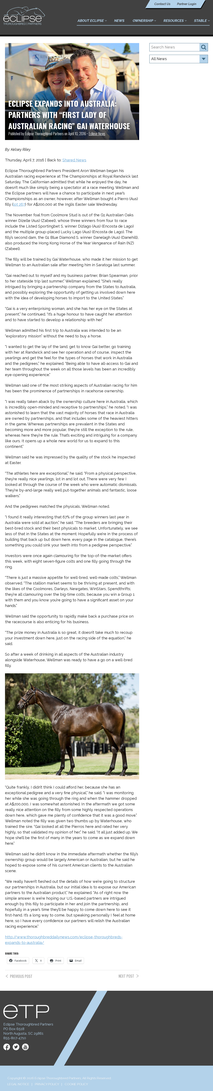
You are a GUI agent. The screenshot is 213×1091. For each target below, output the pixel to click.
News (119, 21)
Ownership (143, 21)
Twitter (16, 1047)
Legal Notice (18, 1084)
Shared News (74, 160)
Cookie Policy (76, 1084)
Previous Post (21, 976)
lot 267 (19, 204)
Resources (173, 21)
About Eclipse (91, 21)
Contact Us (162, 4)
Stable (200, 21)
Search (203, 47)
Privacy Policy (47, 1084)
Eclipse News (97, 133)
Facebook (6, 1047)
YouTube (25, 1047)
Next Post (126, 976)
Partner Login (186, 4)
